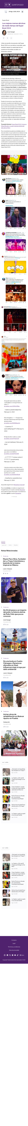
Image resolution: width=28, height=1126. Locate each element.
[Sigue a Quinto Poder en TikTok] (17, 955)
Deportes (16, 545)
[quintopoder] (14, 5)
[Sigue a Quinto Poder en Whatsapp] (5, 955)
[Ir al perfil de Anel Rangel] (4, 32)
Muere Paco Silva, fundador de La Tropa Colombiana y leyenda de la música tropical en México (14, 562)
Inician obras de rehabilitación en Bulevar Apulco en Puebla (13, 716)
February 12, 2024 (9, 412)
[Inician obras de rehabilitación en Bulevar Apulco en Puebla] (14, 743)
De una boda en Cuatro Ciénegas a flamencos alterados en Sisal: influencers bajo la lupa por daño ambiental (14, 665)
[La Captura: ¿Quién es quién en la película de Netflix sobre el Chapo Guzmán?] (6, 816)
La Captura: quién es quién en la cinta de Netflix (18, 814)
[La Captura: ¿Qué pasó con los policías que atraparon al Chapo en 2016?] (6, 772)
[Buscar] (5, 11)
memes (10, 545)
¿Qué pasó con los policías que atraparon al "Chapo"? (18, 769)
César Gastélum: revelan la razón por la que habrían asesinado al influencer (18, 788)
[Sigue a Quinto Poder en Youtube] (15, 955)
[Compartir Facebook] (3, 38)
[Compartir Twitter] (7, 38)
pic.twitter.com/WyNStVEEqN (12, 474)
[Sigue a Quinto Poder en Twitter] (10, 955)
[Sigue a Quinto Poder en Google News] (21, 955)
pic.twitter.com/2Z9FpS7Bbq (11, 406)
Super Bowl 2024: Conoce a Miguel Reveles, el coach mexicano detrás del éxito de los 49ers (14, 126)
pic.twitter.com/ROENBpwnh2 (12, 423)
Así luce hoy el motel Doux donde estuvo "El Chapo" (18, 805)
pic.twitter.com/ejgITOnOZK (11, 453)
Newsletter (18, 493)
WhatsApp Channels (19, 485)
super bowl (4, 545)
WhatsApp (22, 490)
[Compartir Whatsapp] (11, 38)
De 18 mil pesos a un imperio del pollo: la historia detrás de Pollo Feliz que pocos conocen (14, 613)
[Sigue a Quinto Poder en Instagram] (12, 955)
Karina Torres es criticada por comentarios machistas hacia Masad (18, 797)
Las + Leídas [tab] (5, 762)
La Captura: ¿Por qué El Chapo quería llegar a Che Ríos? (18, 779)
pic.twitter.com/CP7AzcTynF (11, 438)
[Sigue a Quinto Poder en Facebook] (7, 955)
